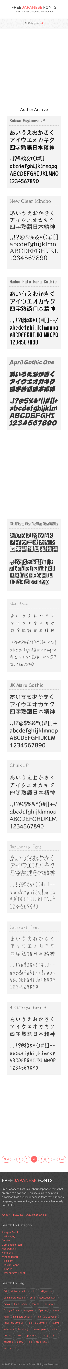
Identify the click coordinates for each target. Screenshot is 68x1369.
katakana (9, 1329)
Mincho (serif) (19, 264)
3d (5, 1291)
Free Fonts (34, 7)
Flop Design (21, 1303)
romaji (45, 1335)
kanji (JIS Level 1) (23, 1316)
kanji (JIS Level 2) (47, 1316)
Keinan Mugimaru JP (31, 143)
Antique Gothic (10, 1232)
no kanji (8, 1335)
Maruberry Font (26, 869)
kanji (6, 1316)
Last (61, 1159)
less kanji (23, 1329)
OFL (19, 1335)
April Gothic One (27, 385)
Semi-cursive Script (13, 1272)
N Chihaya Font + (27, 1030)
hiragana (28, 1310)
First (6, 1159)
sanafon (8, 1341)
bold (32, 1291)
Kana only (7, 1252)
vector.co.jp (10, 1348)
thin (30, 1341)
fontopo (48, 1303)
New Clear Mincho (28, 224)
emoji (7, 1303)
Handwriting (18, 184)
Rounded (33, 184)
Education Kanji (48, 1297)
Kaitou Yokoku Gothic (32, 546)
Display (15, 425)
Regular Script (10, 1264)
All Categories (33, 23)
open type (31, 1335)
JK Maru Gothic (26, 708)
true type (41, 1341)
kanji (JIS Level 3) (14, 1322)
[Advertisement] (34, 67)
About (6, 1215)
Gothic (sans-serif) (21, 748)
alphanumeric (18, 1291)
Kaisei (56, 1310)
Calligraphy (8, 1236)
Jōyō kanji (43, 1310)
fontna (35, 1303)
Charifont (20, 627)
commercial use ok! (15, 1297)
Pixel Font (17, 345)
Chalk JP (18, 788)
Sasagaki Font (24, 949)
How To (18, 1215)
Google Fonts (11, 1310)
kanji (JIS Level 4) (38, 1322)
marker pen (39, 1329)
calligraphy (46, 1291)
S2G (55, 1335)
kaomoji (56, 1322)
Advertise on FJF (37, 1215)
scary (20, 1341)
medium (54, 1329)
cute (32, 1297)
